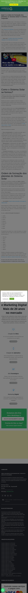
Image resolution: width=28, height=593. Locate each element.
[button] (3, 590)
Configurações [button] (6, 298)
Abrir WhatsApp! (14, 4)
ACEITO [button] (11, 298)
